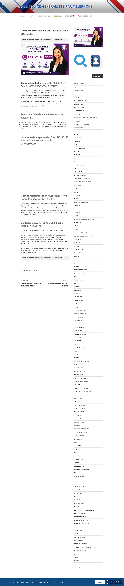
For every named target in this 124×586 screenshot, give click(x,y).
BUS (75, 158)
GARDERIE (76, 256)
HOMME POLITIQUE (79, 273)
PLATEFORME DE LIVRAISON (81, 388)
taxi (51, 95)
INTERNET (76, 293)
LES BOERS (77, 304)
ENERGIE (76, 229)
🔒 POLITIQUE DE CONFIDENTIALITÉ (63, 16)
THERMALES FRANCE (79, 513)
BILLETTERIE (77, 151)
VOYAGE (76, 557)
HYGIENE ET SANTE (79, 280)
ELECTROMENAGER (79, 216)
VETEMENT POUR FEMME (80, 544)
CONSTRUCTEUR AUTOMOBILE (82, 182)
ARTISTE (76, 131)
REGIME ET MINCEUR (79, 422)
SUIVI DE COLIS (78, 493)
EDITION (76, 209)
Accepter (99, 582)
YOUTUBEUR (77, 567)
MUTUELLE (77, 354)
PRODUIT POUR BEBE (79, 412)
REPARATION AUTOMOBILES (81, 432)
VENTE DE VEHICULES (79, 537)
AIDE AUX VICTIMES (79, 107)
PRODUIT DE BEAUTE (79, 405)
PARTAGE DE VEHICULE (80, 378)
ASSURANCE (77, 134)
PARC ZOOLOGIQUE (79, 375)
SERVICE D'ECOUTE (79, 466)
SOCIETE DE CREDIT (79, 473)
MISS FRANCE (77, 341)
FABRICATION (77, 239)
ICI (34, 214)
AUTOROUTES (77, 141)
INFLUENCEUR (77, 290)
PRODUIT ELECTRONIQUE (80, 408)
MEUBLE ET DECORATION (80, 334)
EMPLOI (76, 226)
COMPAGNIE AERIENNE (80, 175)
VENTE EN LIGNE (78, 540)
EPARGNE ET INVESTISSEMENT (82, 233)
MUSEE (75, 351)
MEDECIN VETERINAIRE (80, 324)
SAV (75, 452)
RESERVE (76, 442)
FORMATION (77, 246)
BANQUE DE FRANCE (79, 148)
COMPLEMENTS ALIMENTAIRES (82, 178)
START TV (76, 483)
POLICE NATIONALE (79, 395)
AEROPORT (77, 97)
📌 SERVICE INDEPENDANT (84, 16)
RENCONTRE (77, 425)
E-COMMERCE (77, 205)
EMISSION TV (77, 222)
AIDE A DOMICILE (78, 104)
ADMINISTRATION (78, 90)
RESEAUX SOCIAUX (79, 435)
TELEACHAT (77, 500)
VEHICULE (76, 534)
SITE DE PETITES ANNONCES (82, 469)
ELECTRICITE (77, 212)
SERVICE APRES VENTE (80, 459)
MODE (75, 344)
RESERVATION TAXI (29, 270)
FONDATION (77, 243)
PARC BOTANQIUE (78, 368)
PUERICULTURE (78, 415)
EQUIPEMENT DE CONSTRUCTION (83, 236)
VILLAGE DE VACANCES (80, 550)
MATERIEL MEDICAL (79, 320)
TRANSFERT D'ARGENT (80, 517)
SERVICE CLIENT (78, 462)
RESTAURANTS (78, 446)
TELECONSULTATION (79, 503)
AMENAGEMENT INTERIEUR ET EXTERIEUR (85, 117)
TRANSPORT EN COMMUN (81, 520)
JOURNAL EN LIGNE (79, 300)
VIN (74, 554)
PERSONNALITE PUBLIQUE (81, 381)
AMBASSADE (77, 114)
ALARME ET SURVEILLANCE (81, 111)
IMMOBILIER (77, 283)
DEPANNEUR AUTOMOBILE (81, 202)
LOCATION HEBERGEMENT (81, 317)
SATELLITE (76, 449)
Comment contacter (31, 83)
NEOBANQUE (77, 358)
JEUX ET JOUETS (78, 297)
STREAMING (77, 490)
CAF (75, 161)
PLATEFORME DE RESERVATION (82, 391)
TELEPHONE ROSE (78, 506)
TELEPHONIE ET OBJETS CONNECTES (84, 510)
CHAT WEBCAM (78, 172)
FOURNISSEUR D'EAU (79, 253)
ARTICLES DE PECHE (79, 128)
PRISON (76, 402)
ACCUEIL (23, 16)
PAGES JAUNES (56, 248)
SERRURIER (77, 456)
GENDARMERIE (77, 266)
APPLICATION (77, 121)
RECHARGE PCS (78, 419)
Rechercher (97, 76)
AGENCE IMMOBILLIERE (80, 101)
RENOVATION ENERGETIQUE (81, 429)
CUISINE (76, 192)
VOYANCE (76, 561)
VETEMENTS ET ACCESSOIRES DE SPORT (85, 547)
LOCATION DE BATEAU (80, 310)
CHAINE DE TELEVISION (80, 165)
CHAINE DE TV (77, 168)
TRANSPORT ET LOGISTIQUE (81, 523)
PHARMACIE (77, 385)
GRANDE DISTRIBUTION (80, 270)
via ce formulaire (30, 252)
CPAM (75, 189)
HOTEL (75, 276)
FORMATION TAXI (78, 249)
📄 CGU (31, 16)
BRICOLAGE (77, 155)
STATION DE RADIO (79, 486)
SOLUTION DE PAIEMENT (80, 476)
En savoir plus (58, 39)
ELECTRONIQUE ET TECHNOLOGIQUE (84, 219)
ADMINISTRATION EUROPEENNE (82, 94)
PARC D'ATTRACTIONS (79, 371)
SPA (75, 479)
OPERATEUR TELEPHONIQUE (81, 361)
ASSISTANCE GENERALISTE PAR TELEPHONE (57, 6)
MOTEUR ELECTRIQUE (80, 348)
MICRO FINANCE (78, 337)
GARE (75, 260)
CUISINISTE (77, 195)
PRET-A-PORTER (78, 398)
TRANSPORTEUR (78, 527)
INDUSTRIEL (77, 287)
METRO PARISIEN (78, 331)
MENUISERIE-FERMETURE (80, 327)
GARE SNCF (77, 263)
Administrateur (39, 28)
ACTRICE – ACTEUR (79, 84)
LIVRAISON (77, 307)
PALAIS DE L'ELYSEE (79, 364)
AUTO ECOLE (77, 138)
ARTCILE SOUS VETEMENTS (81, 124)
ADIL (75, 87)
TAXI (25, 268)
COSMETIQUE (77, 185)
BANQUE (76, 145)
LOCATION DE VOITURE (80, 314)
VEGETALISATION (78, 530)
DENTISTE (76, 199)
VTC (75, 564)
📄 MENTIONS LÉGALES (43, 16)
